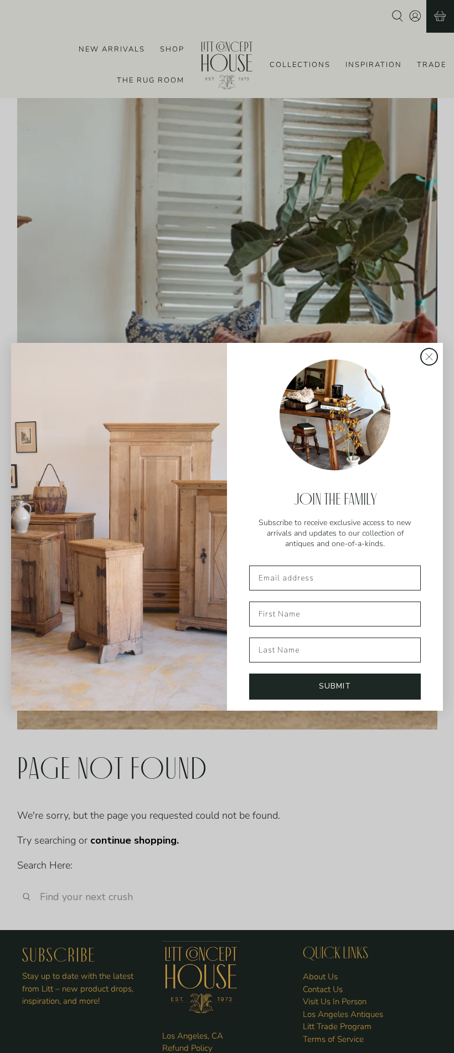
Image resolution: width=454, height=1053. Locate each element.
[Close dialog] (429, 356)
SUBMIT (335, 686)
